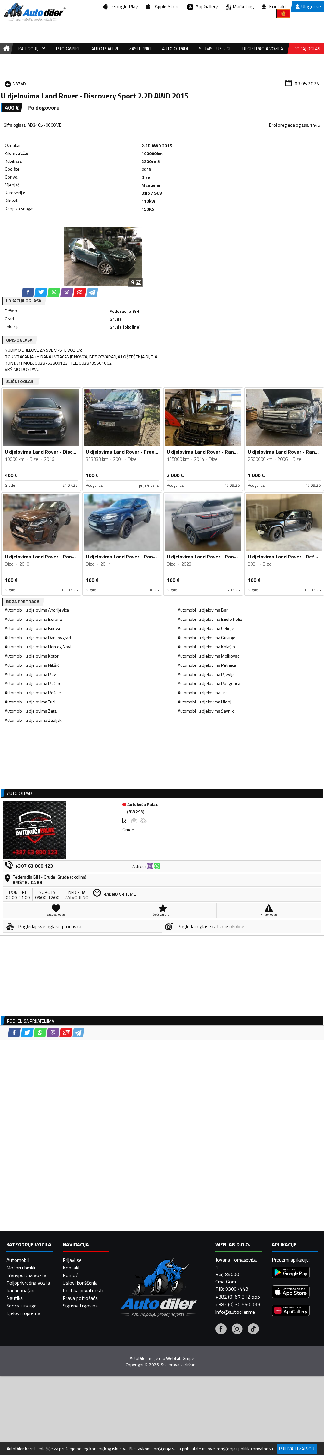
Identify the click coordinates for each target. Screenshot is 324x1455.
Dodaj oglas (307, 48)
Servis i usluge (21, 1305)
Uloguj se (311, 6)
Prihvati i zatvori (297, 1448)
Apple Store (166, 6)
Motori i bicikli (20, 1267)
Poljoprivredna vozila (28, 1283)
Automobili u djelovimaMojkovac (208, 655)
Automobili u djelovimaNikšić (32, 665)
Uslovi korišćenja (80, 1283)
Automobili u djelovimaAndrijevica (37, 610)
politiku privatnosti (255, 1449)
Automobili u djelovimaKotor (32, 655)
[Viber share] (67, 292)
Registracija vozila (262, 48)
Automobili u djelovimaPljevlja (206, 674)
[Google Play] (291, 1273)
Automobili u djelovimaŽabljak (33, 720)
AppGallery (205, 6)
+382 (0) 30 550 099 (237, 1304)
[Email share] (80, 292)
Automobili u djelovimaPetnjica (207, 665)
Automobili (17, 1260)
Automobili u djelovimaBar (203, 610)
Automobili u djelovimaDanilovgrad (38, 637)
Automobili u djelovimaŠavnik (206, 711)
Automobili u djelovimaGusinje (206, 637)
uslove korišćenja (218, 1449)
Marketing (243, 6)
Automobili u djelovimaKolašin (206, 646)
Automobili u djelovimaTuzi (30, 701)
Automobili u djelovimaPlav (30, 674)
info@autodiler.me (235, 1312)
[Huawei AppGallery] (291, 1311)
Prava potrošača (80, 1298)
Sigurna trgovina (80, 1305)
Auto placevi (104, 48)
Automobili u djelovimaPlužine (33, 683)
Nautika (14, 1298)
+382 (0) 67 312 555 (237, 1297)
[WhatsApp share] (54, 292)
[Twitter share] (41, 292)
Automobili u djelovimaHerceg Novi (38, 646)
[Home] (5, 48)
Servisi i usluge (215, 48)
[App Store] (291, 1292)
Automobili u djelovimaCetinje (206, 628)
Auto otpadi (175, 48)
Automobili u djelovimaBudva (32, 628)
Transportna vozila (26, 1275)
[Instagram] (237, 1329)
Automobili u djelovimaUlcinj (204, 701)
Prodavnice (68, 48)
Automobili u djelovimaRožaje (33, 692)
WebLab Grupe (180, 1358)
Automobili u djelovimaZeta (31, 711)
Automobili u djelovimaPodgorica (209, 683)
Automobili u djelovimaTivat (204, 692)
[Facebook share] (28, 292)
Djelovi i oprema (23, 1313)
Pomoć (70, 1275)
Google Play (124, 6)
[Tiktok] (253, 1329)
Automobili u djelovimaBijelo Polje (210, 619)
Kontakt (278, 6)
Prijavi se (72, 1260)
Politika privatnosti (83, 1290)
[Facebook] (221, 1329)
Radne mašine (21, 1290)
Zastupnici (140, 48)
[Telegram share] (92, 292)
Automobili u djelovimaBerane (33, 619)
